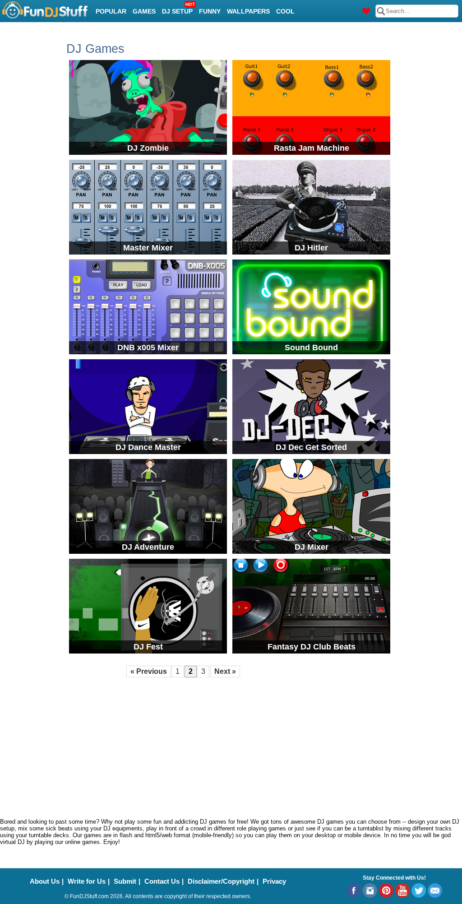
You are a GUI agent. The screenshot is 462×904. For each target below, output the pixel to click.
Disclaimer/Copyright (221, 881)
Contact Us (162, 881)
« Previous (148, 671)
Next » (225, 671)
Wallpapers (248, 11)
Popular (111, 11)
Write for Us (87, 881)
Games (144, 11)
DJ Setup (178, 8)
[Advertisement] (230, 746)
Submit (125, 881)
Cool (285, 11)
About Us (45, 881)
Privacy (274, 881)
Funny (210, 11)
